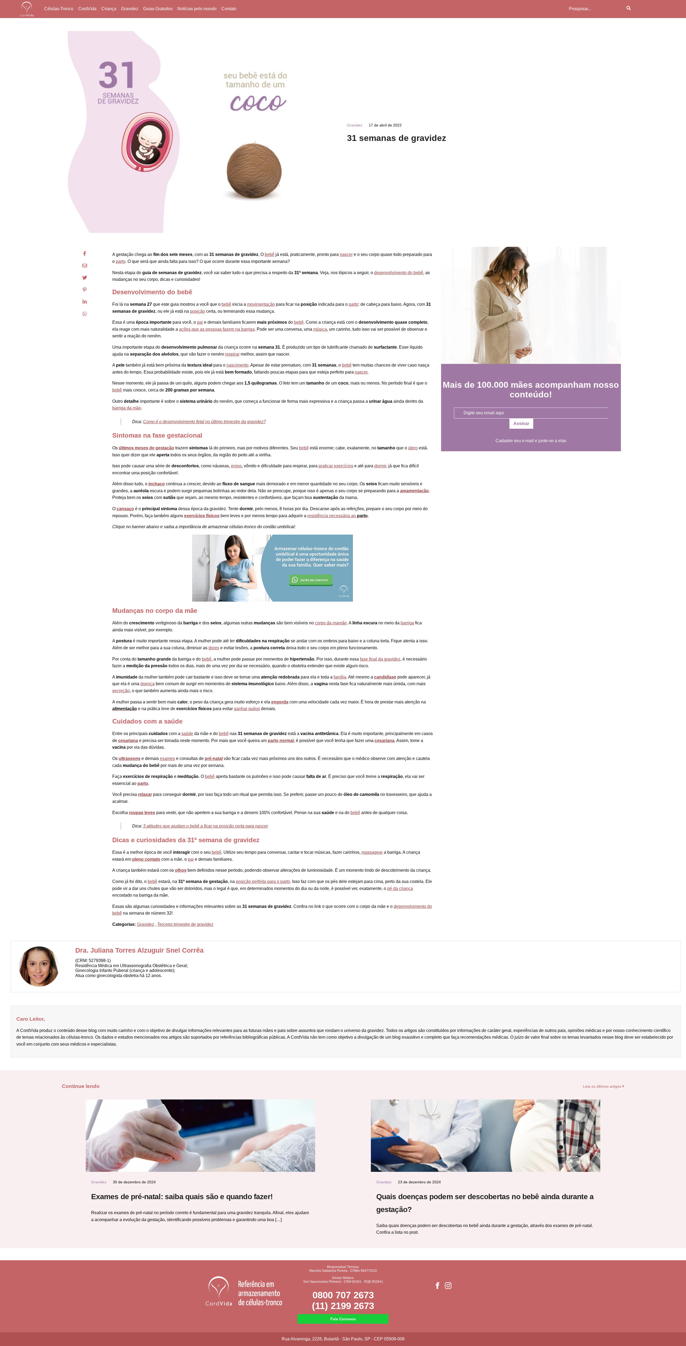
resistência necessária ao (337, 515)
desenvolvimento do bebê (398, 272)
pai (200, 322)
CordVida (87, 8)
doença (147, 683)
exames (167, 758)
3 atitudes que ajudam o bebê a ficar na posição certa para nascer (205, 826)
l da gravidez (388, 659)
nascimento (237, 365)
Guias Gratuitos (158, 8)
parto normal (281, 740)
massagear (372, 852)
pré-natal (214, 758)
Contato (228, 8)
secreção (121, 690)
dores (213, 648)
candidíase (385, 677)
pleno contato (146, 859)
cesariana (128, 740)
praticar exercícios (336, 466)
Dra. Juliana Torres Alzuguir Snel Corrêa (139, 950)
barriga (407, 623)
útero (413, 448)
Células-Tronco (58, 8)
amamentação (414, 491)
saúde (187, 733)
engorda (279, 702)
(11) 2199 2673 (343, 1305)
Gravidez (129, 8)
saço (129, 508)
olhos (181, 870)
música (320, 329)
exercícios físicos (201, 515)
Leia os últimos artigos (602, 1086)
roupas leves (142, 812)
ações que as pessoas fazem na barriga (217, 329)
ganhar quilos (247, 708)
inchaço (156, 484)
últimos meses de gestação (146, 448)
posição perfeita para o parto (263, 881)
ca (119, 508)
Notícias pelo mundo (197, 8)
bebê (269, 254)
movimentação (261, 304)
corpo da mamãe (331, 623)
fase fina (368, 659)
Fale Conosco (343, 1319)
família (340, 677)
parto (120, 261)
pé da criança (400, 888)
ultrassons (129, 758)
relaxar (145, 794)
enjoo (236, 466)
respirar (232, 354)
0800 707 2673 (343, 1295)
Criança (108, 8)
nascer (346, 254)
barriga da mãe (126, 408)
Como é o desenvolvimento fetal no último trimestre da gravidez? (204, 421)
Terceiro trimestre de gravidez (185, 924)
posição (197, 311)
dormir (380, 466)
